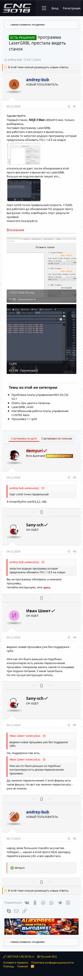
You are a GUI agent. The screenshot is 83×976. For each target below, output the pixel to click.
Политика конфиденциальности (52, 962)
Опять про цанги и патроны (31, 403)
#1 (74, 106)
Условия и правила (15, 962)
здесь (47, 587)
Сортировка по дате (24, 438)
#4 (74, 637)
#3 (74, 551)
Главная (22, 966)
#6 (74, 838)
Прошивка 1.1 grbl (24, 419)
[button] (44, 8)
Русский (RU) (48, 957)
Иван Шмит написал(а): (25, 736)
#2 (74, 477)
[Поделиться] (68, 106)
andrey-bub (15, 60)
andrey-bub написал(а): (25, 488)
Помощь (8, 966)
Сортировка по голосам (56, 438)
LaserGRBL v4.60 (22, 407)
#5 (74, 725)
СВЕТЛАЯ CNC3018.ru (20, 957)
